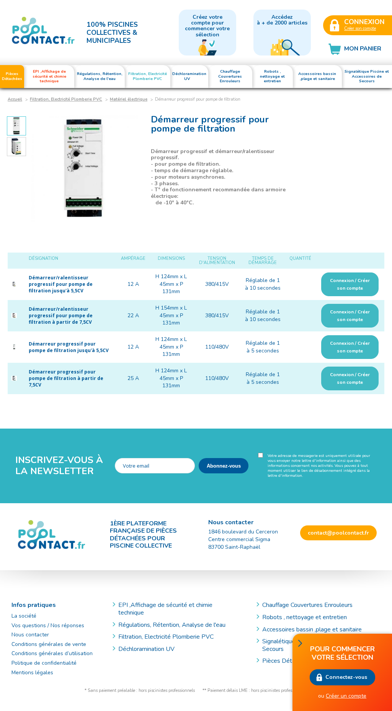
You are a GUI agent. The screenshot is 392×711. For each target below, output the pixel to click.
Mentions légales (32, 672)
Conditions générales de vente (48, 644)
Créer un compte (346, 696)
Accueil (15, 99)
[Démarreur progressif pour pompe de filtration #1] (84, 168)
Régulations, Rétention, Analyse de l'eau (171, 625)
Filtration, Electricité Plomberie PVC (66, 99)
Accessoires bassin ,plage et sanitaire (312, 629)
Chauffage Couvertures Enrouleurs (307, 605)
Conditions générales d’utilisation (52, 653)
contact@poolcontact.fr (338, 533)
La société (23, 616)
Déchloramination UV (149, 649)
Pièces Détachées (286, 661)
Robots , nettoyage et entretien (304, 617)
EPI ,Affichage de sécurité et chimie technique (165, 609)
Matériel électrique (128, 99)
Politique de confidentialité (44, 663)
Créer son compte (360, 28)
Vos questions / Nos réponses (47, 625)
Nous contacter (30, 634)
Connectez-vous (346, 677)
